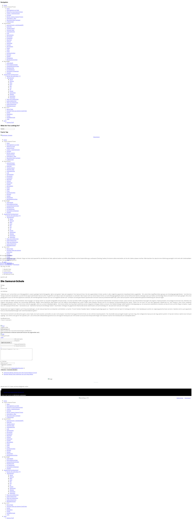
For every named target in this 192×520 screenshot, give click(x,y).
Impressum (16, 264)
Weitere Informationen (6, 264)
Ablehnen (9, 263)
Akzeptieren (3, 263)
